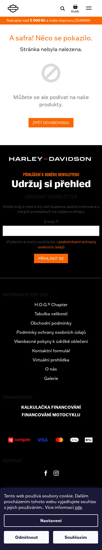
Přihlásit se (51, 258)
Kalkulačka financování (51, 407)
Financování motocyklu (51, 414)
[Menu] (89, 8)
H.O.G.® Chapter (51, 304)
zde (78, 507)
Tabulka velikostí (51, 313)
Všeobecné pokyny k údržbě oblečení (51, 341)
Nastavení (51, 520)
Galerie (51, 378)
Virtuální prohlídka (51, 359)
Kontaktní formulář (51, 350)
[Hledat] (62, 8)
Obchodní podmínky (51, 323)
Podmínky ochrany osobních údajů (51, 332)
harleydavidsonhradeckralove (56, 473)
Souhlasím (76, 537)
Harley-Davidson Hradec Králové (46, 473)
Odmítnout (26, 537)
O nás (51, 369)
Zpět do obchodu (51, 122)
